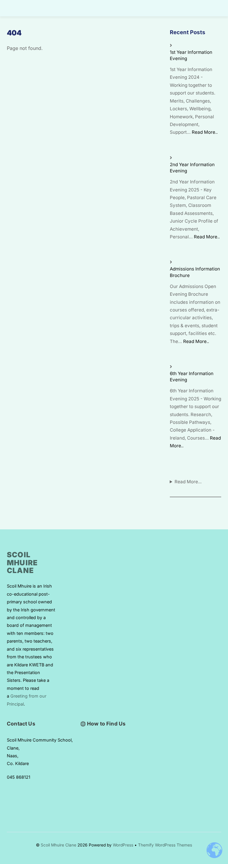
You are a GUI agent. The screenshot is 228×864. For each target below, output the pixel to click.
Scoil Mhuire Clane (58, 845)
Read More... (188, 481)
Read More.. (205, 132)
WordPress (123, 845)
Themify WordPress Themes (165, 845)
